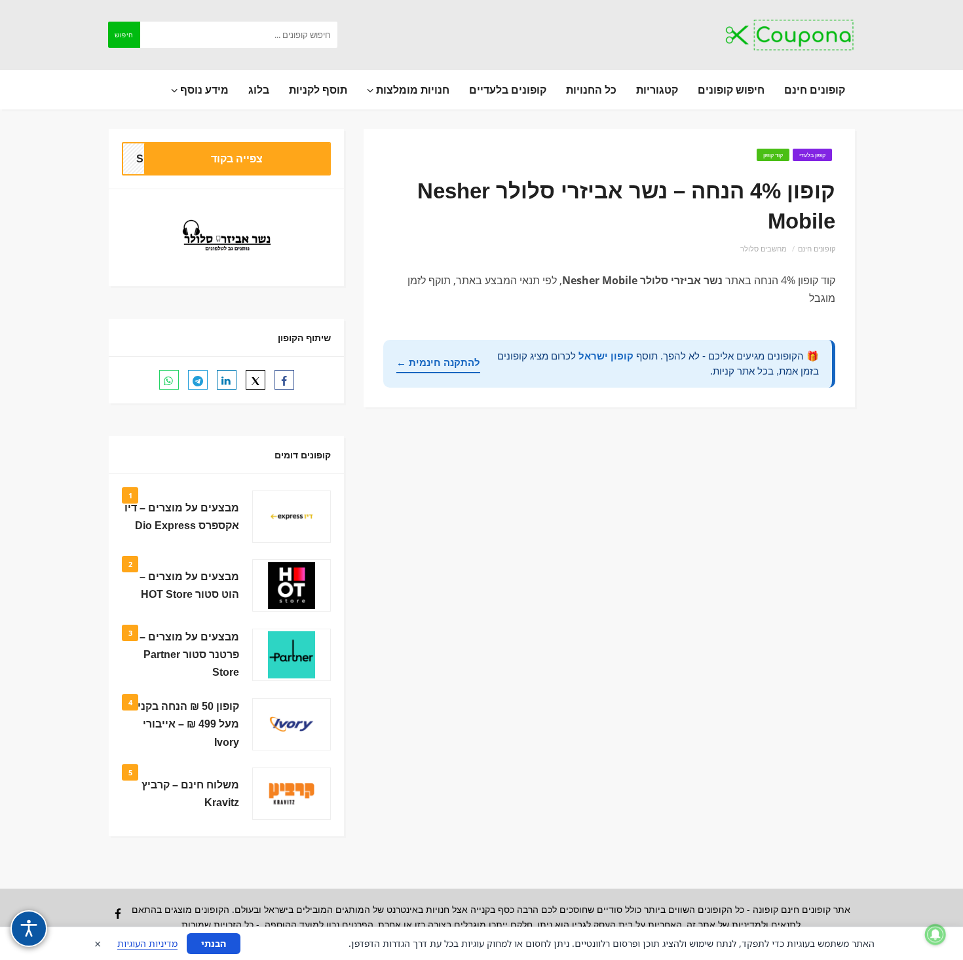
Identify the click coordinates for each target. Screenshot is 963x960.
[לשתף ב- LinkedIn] (226, 380)
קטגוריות (657, 90)
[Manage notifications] (935, 934)
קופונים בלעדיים (507, 90)
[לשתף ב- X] (255, 380)
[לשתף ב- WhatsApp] (169, 380)
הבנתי (213, 943)
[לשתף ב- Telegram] (198, 380)
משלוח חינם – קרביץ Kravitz (190, 793)
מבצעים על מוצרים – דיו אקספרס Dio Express (181, 516)
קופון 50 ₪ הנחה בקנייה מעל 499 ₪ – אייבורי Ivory (183, 724)
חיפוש (124, 34)
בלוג (258, 90)
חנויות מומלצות (411, 90)
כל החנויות (591, 90)
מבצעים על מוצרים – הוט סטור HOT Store (189, 585)
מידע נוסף (203, 90)
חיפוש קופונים (731, 90)
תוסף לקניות (318, 90)
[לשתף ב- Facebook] (284, 380)
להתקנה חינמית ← (438, 362)
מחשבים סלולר (763, 248)
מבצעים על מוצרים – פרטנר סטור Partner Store (189, 654)
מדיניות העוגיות (147, 943)
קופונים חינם (814, 90)
